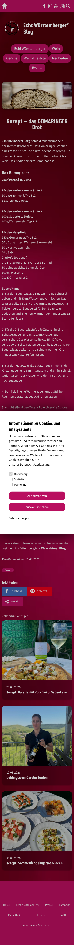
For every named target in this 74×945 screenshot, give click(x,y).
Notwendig (21, 474)
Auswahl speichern (37, 507)
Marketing (20, 484)
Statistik (19, 479)
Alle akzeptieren (37, 496)
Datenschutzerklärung (35, 464)
